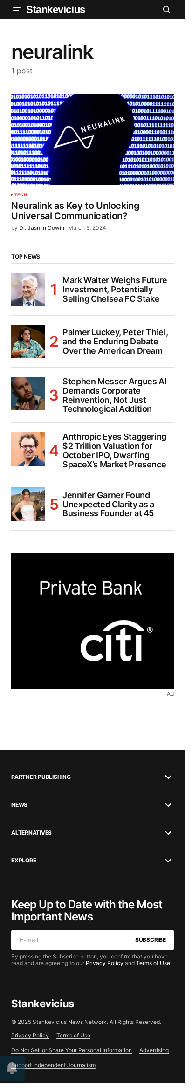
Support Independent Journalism (53, 1065)
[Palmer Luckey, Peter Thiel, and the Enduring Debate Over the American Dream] (28, 341)
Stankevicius (55, 9)
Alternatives (31, 832)
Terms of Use (153, 962)
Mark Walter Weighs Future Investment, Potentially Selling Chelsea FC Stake (114, 289)
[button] (16, 9)
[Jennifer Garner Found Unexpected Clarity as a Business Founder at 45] (28, 504)
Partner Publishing (41, 777)
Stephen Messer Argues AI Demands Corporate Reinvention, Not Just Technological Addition (114, 395)
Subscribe (150, 939)
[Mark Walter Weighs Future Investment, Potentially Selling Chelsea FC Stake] (28, 289)
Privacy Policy (104, 962)
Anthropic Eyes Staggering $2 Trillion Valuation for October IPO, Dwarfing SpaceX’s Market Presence (114, 450)
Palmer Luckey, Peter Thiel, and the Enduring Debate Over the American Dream (115, 341)
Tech (20, 195)
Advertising (154, 1050)
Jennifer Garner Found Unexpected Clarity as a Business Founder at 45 (108, 504)
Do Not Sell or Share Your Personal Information (71, 1050)
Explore (23, 860)
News (19, 805)
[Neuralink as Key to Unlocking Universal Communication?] (92, 139)
